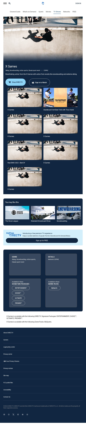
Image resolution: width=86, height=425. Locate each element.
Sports (41, 12)
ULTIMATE (18, 298)
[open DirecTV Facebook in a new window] (9, 414)
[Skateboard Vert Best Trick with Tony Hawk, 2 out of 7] (60, 97)
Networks (66, 12)
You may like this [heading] (12, 202)
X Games (11, 110)
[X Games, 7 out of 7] (25, 176)
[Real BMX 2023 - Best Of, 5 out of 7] (25, 150)
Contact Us (6, 397)
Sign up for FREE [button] (42, 240)
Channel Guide (15, 12)
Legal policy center (9, 347)
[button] (5, 3)
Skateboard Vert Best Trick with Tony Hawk (58, 110)
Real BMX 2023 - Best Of (16, 163)
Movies (48, 12)
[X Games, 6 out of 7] (60, 150)
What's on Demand (29, 12)
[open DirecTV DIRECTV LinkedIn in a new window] (4, 414)
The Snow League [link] (11, 221)
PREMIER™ (18, 303)
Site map (6, 375)
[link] (17, 212)
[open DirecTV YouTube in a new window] (22, 414)
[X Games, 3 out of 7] (25, 123)
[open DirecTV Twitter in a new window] (13, 414)
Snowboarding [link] (62, 221)
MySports (54, 288)
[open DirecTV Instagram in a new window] (18, 414)
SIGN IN (78, 3)
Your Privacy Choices (12, 361)
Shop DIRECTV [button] (17, 82)
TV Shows (57, 12)
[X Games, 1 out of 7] (25, 97)
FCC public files (8, 383)
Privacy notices (8, 368)
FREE (74, 12)
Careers (5, 340)
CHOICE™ (18, 293)
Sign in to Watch (41, 82)
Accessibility (7, 390)
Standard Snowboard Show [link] (41, 221)
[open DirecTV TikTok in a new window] (27, 414)
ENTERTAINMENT (21, 288)
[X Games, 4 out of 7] (60, 123)
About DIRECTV (8, 333)
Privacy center (7, 354)
